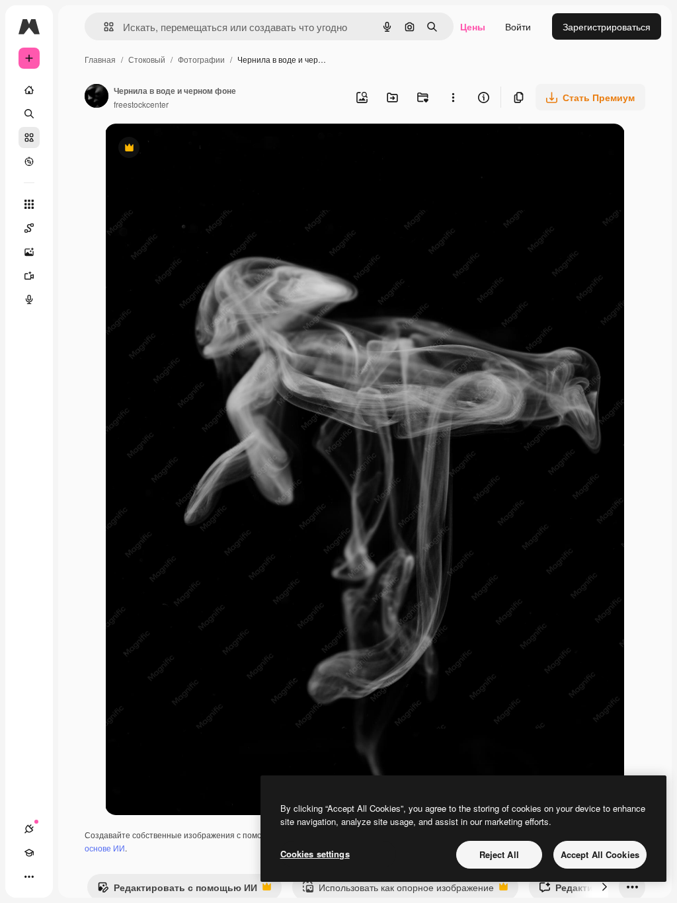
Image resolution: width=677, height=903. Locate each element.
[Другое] (29, 876)
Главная (100, 59)
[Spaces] (29, 228)
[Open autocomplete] (103, 27)
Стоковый (146, 59)
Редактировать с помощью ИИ (177, 890)
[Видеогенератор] (29, 275)
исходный (193, 149)
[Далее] (604, 887)
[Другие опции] (453, 97)
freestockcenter (141, 104)
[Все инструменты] (29, 204)
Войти (518, 26)
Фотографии (201, 59)
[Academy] (29, 852)
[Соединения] (29, 829)
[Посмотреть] (29, 161)
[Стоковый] (29, 137)
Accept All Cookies (600, 854)
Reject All (499, 854)
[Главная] (29, 89)
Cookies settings (315, 853)
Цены (472, 26)
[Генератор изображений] (29, 251)
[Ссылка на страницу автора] (96, 97)
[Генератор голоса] (29, 299)
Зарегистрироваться (607, 26)
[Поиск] (29, 113)
